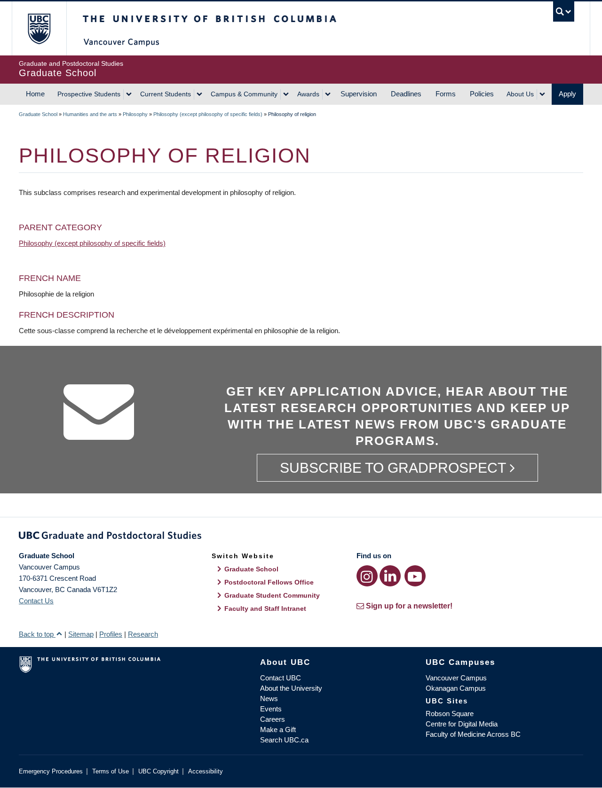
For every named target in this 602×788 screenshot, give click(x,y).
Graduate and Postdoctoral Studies (301, 537)
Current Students (165, 94)
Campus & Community (244, 94)
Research (143, 634)
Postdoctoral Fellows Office (269, 582)
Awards (308, 94)
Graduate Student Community (272, 595)
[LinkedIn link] (390, 575)
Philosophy (135, 114)
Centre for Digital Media (462, 724)
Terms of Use (110, 771)
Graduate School (38, 114)
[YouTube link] (415, 575)
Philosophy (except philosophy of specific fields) (207, 114)
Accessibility (205, 771)
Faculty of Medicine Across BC (473, 734)
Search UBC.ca (284, 740)
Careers (272, 719)
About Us (520, 94)
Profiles (110, 634)
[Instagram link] (367, 575)
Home (35, 94)
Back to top (37, 634)
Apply (567, 94)
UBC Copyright (158, 771)
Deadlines (406, 94)
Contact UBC (280, 678)
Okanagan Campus (456, 688)
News (269, 698)
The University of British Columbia (39, 28)
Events (271, 709)
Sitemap (81, 634)
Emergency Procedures (51, 771)
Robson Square (450, 714)
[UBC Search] (563, 11)
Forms (446, 94)
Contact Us (36, 601)
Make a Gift (278, 729)
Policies (482, 94)
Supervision (359, 94)
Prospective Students (88, 94)
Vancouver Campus (456, 678)
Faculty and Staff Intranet (265, 608)
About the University (291, 688)
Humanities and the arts (90, 114)
